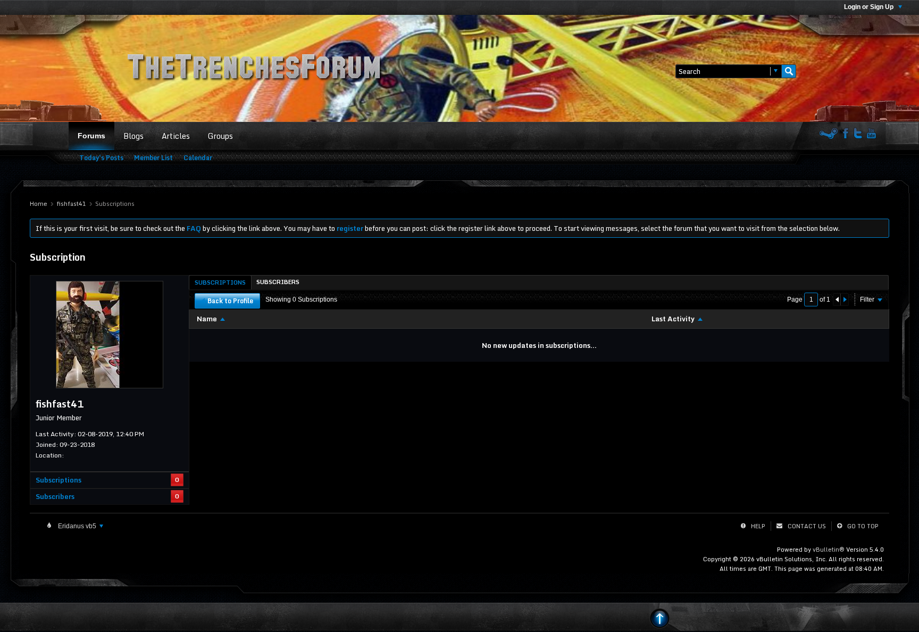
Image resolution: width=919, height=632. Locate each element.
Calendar (197, 158)
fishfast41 (71, 204)
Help (758, 526)
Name (207, 319)
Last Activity (673, 319)
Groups (220, 136)
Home (38, 204)
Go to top (863, 526)
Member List (153, 158)
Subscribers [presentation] (277, 282)
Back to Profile (230, 301)
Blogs (133, 136)
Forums (91, 135)
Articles (176, 136)
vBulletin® (829, 549)
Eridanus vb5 (77, 526)
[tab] (220, 282)
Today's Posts (101, 158)
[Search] (788, 71)
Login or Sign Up (869, 7)
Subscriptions (58, 480)
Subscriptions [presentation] (220, 282)
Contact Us (807, 526)
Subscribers (55, 496)
